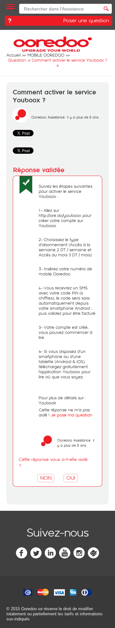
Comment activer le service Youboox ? (54, 96)
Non (45, 477)
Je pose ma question (71, 415)
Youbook (47, 403)
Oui (70, 477)
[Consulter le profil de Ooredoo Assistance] (20, 121)
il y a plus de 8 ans (75, 443)
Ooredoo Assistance (48, 117)
